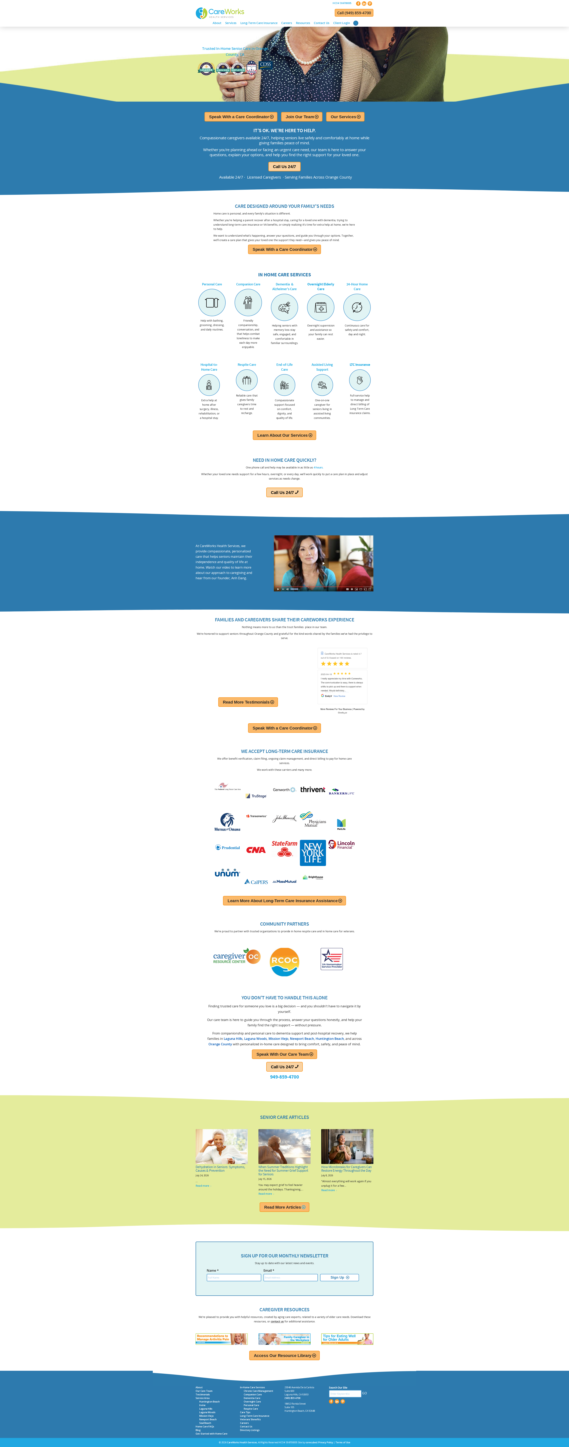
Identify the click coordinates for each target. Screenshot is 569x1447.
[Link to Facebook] (358, 3)
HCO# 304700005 (342, 3)
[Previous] (204, 654)
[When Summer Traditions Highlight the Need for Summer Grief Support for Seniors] (284, 1146)
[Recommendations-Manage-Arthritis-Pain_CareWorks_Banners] (222, 1339)
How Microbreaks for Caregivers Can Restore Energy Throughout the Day (346, 1169)
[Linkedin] (337, 1401)
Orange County (220, 1044)
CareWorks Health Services (242, 1442)
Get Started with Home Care (211, 1433)
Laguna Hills (233, 1038)
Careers (244, 1423)
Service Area (203, 1398)
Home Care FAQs (205, 1426)
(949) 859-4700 (358, 12)
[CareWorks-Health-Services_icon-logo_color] (220, 13)
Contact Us (246, 1426)
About (199, 1387)
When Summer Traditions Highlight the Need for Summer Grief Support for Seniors (283, 1170)
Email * (268, 1270)
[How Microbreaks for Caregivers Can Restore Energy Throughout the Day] (347, 1146)
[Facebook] (331, 1401)
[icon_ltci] (360, 380)
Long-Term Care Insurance (254, 1415)
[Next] (291, 654)
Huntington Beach (330, 1038)
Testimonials (203, 1394)
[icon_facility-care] (322, 385)
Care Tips (245, 1412)
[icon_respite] (246, 380)
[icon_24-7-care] (357, 307)
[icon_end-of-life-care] (284, 385)
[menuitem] (342, 3)
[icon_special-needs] (209, 385)
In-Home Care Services (252, 1387)
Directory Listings (250, 1430)
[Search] (355, 23)
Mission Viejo (278, 1038)
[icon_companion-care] (248, 302)
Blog (198, 1430)
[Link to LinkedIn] (364, 3)
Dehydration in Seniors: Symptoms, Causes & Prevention (220, 1169)
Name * (213, 1270)
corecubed (311, 1442)
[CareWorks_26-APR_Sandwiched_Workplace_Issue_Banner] (284, 1339)
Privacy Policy (325, 1442)
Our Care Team (204, 1391)
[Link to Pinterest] (370, 3)
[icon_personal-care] (212, 302)
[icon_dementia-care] (284, 307)
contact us (277, 1321)
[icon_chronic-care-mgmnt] (320, 307)
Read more (202, 1185)
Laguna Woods (255, 1038)
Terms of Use (342, 1442)
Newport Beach (302, 1038)
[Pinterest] (343, 1401)
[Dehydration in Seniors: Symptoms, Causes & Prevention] (222, 1146)
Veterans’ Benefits (250, 1419)
